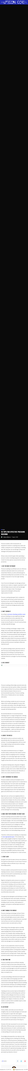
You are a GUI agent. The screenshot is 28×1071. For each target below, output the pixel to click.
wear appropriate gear (8, 836)
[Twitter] (21, 1061)
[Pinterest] (25, 1061)
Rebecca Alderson (7, 537)
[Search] (25, 2)
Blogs (3, 529)
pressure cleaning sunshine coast (16, 614)
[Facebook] (17, 1061)
